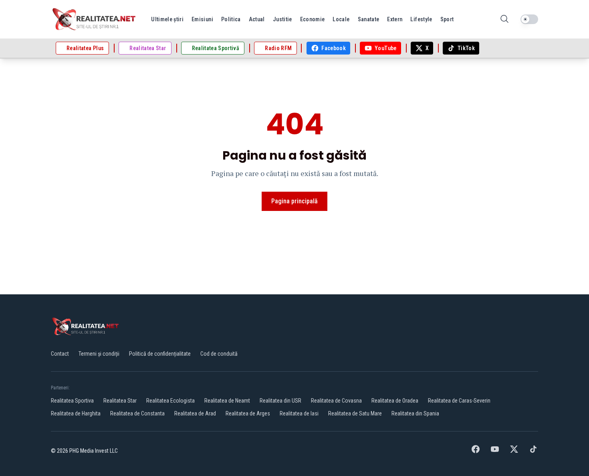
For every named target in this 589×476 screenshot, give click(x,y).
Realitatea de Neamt (227, 400)
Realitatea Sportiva (72, 400)
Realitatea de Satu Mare (355, 413)
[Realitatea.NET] (94, 19)
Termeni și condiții (99, 353)
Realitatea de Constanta (137, 413)
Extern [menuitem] (394, 19)
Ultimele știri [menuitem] (167, 19)
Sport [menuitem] (447, 19)
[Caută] (504, 19)
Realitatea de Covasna (336, 400)
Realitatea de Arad (195, 413)
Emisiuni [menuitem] (202, 19)
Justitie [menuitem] (282, 19)
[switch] (529, 19)
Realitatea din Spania (415, 413)
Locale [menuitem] (341, 19)
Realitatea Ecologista (170, 400)
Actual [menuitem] (257, 19)
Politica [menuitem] (231, 19)
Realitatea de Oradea (394, 400)
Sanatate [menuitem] (368, 19)
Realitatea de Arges (248, 413)
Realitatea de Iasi (299, 413)
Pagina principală (294, 201)
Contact (60, 353)
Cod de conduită (219, 353)
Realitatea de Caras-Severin (459, 400)
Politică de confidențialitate (160, 353)
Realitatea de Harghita (76, 413)
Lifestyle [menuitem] (421, 19)
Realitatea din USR (280, 400)
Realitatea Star (120, 400)
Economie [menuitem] (312, 19)
